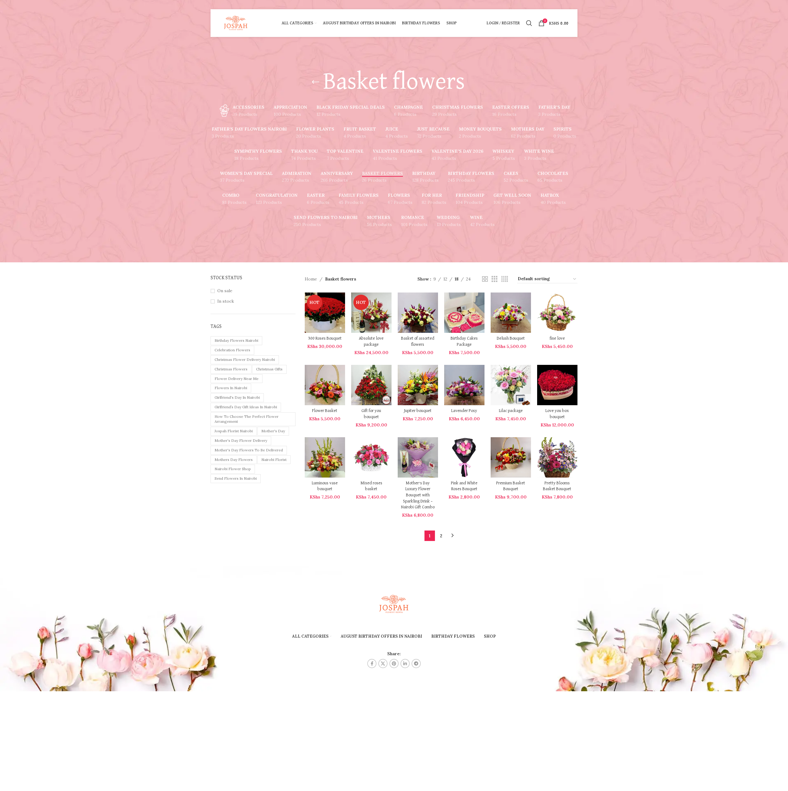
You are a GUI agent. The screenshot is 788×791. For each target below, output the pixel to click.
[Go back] (315, 82)
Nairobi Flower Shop (233, 468)
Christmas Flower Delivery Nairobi (245, 359)
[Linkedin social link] (405, 663)
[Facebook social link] (371, 663)
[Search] (529, 23)
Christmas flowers (231, 369)
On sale (224, 290)
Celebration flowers (232, 350)
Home (311, 279)
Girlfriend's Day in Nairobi (237, 397)
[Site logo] (236, 23)
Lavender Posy (464, 411)
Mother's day (273, 431)
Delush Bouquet (511, 338)
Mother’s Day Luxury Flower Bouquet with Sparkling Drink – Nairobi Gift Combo (418, 495)
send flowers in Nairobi (236, 478)
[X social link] (383, 663)
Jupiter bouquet (418, 411)
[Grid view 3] (494, 279)
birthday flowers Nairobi (236, 340)
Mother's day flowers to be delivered (249, 450)
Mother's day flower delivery (241, 440)
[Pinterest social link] (394, 663)
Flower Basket (324, 411)
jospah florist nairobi (234, 431)
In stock (225, 301)
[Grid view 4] (504, 279)
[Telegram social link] (416, 663)
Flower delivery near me (237, 378)
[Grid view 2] (485, 279)
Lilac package (511, 411)
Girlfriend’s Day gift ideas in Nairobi (246, 407)
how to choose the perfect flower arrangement (247, 419)
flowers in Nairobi (231, 387)
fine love (557, 338)
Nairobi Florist (274, 459)
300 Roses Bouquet (325, 338)
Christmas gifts (269, 369)
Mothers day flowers (234, 459)
